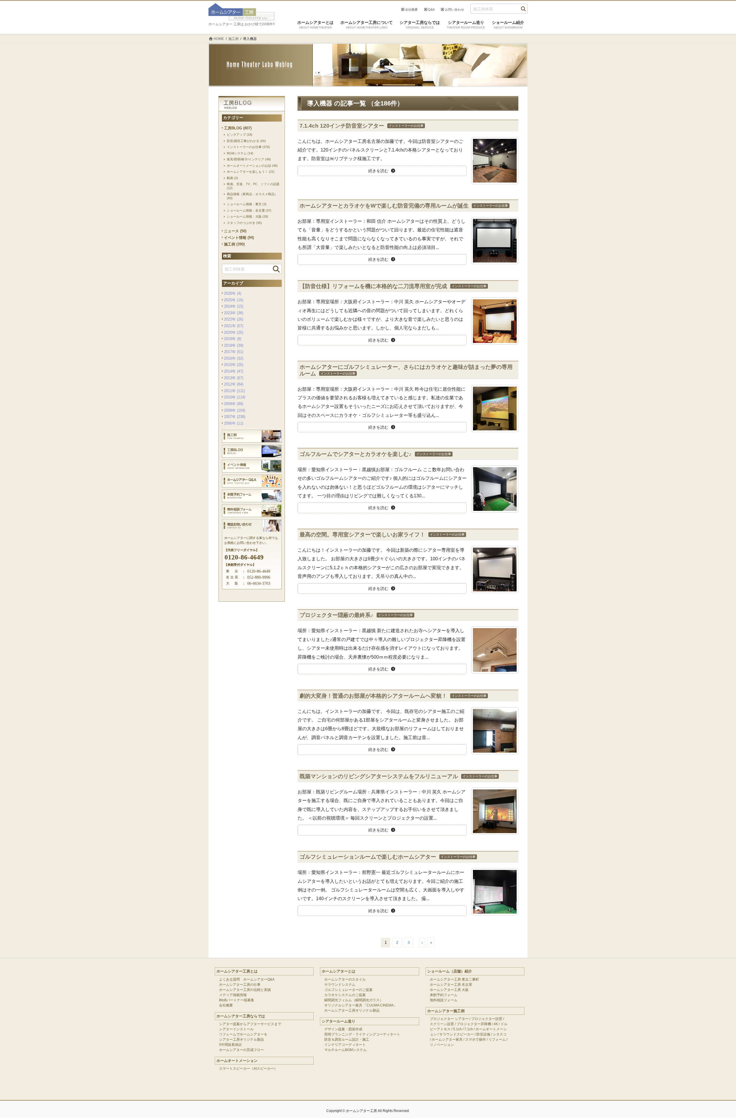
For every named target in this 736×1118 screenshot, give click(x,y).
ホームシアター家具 (447, 1040)
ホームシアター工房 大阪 (449, 990)
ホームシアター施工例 (446, 1011)
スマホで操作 (475, 1040)
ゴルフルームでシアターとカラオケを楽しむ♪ (356, 454)
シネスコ (500, 1034)
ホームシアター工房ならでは (240, 1016)
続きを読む (378, 170)
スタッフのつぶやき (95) (244, 223)
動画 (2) (232, 178)
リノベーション (442, 1045)
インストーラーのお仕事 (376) (248, 147)
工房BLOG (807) (238, 128)
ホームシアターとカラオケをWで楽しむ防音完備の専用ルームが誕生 (384, 206)
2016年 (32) (233, 358)
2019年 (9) (232, 339)
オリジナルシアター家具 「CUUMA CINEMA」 (360, 1005)
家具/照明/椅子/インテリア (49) (249, 159)
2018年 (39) (233, 345)
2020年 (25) (233, 332)
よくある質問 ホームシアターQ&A (247, 979)
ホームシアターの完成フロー (241, 1050)
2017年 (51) (233, 352)
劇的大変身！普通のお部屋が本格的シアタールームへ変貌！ (373, 696)
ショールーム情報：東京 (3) (247, 204)
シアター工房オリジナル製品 (241, 1040)
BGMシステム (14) (240, 153)
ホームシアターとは (338, 971)
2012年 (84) (233, 384)
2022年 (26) (233, 319)
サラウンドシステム (339, 985)
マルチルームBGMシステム (345, 1050)
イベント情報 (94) (239, 237)
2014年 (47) (233, 371)
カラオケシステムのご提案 (345, 995)
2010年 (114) (234, 397)
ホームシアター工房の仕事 (239, 985)
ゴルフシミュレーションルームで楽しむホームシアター (368, 857)
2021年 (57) (233, 326)
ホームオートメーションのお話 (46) (252, 165)
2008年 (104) (234, 410)
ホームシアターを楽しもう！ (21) (251, 171)
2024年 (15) (233, 306)
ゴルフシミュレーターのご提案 (348, 990)
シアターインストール (236, 1029)
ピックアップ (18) (239, 134)
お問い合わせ (454, 9)
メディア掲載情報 (233, 995)
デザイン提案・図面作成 (343, 1029)
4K (496, 1024)
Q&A (431, 9)
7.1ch (468, 1029)
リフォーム (497, 1040)
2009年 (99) (233, 404)
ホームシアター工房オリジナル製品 (351, 1010)
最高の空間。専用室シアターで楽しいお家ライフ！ (362, 535)
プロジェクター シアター (449, 1019)
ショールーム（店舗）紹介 (449, 971)
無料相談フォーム (443, 1000)
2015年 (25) (233, 365)
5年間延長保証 (230, 1045)
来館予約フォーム (443, 995)
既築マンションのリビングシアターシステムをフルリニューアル (379, 776)
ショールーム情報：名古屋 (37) (249, 210)
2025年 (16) (233, 300)
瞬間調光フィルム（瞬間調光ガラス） (353, 1000)
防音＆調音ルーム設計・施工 (346, 1040)
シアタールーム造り (338, 1021)
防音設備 (483, 1034)
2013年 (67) (233, 378)
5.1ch (457, 1029)
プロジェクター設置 (486, 1019)
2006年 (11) (233, 423)
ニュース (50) (235, 231)
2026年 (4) (232, 293)
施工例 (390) (234, 244)
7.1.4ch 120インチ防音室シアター (342, 126)
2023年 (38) (233, 313)
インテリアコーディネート (345, 1045)
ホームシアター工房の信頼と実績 (245, 990)
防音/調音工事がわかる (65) (246, 141)
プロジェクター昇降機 (474, 1024)
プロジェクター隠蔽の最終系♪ (336, 615)
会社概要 (411, 9)
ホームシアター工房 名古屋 (451, 985)
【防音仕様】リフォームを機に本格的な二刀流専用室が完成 (373, 286)
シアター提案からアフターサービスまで (250, 1024)
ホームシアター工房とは (237, 971)
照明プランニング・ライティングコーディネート (362, 1034)
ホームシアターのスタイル (345, 979)
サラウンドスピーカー (456, 1034)
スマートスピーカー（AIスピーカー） (248, 1069)
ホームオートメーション (237, 1060)
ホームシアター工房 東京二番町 (454, 979)
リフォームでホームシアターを (243, 1034)
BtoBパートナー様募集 (236, 1000)
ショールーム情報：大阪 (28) (247, 216)
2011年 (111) (234, 391)
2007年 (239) (234, 417)
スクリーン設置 (442, 1024)
